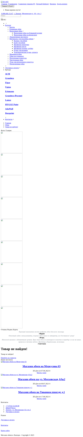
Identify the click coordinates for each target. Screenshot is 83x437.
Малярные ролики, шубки (23, 48)
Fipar (7, 82)
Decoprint (9, 113)
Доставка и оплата (12, 412)
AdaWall (9, 109)
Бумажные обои (15, 29)
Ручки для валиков (21, 50)
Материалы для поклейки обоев (22, 39)
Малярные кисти (20, 46)
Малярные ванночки (21, 45)
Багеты (12, 27)
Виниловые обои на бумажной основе (28, 33)
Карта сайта (5, 431)
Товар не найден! (11, 127)
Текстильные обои (16, 60)
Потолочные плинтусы (18, 58)
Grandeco (9, 78)
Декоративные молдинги (19, 37)
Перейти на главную (8, 358)
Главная (8, 123)
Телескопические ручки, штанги (26, 52)
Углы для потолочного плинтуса (22, 62)
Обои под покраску (17, 56)
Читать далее (41, 373)
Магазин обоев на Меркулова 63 (42, 366)
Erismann (9, 91)
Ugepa (8, 87)
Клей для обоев (19, 43)
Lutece (8, 100)
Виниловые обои (16, 31)
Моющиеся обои (16, 54)
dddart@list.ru (10, 408)
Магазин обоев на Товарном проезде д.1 (41, 392)
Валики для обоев (20, 41)
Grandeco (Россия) (13, 96)
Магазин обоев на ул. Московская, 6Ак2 (41, 379)
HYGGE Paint (11, 104)
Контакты (4, 425)
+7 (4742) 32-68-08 (12, 406)
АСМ (7, 74)
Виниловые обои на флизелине (25, 35)
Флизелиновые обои (17, 64)
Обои (7, 125)
